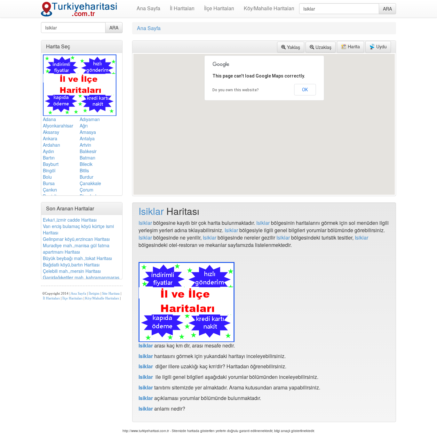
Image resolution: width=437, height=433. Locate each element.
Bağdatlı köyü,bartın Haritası (71, 264)
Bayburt (51, 164)
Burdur (86, 177)
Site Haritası (111, 293)
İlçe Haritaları (219, 8)
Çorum (86, 189)
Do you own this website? (235, 90)
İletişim (94, 293)
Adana (49, 119)
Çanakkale (90, 183)
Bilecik (86, 164)
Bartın (49, 157)
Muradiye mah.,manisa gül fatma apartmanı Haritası (76, 248)
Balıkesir (88, 151)
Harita (353, 46)
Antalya (87, 138)
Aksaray (51, 132)
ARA (387, 8)
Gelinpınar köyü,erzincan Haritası (76, 239)
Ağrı (84, 125)
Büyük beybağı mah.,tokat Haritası (77, 258)
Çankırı (50, 189)
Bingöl (49, 170)
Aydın (48, 151)
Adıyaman (90, 119)
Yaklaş (293, 47)
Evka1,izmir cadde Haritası (70, 219)
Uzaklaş (322, 47)
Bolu (47, 177)
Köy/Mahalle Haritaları (269, 8)
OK (305, 89)
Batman (87, 157)
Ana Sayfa (148, 8)
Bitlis (84, 170)
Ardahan (51, 145)
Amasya (88, 132)
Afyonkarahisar (58, 125)
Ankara (50, 138)
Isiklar (151, 211)
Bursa (49, 183)
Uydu (381, 46)
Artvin (85, 145)
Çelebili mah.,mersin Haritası (72, 271)
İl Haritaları (182, 8)
